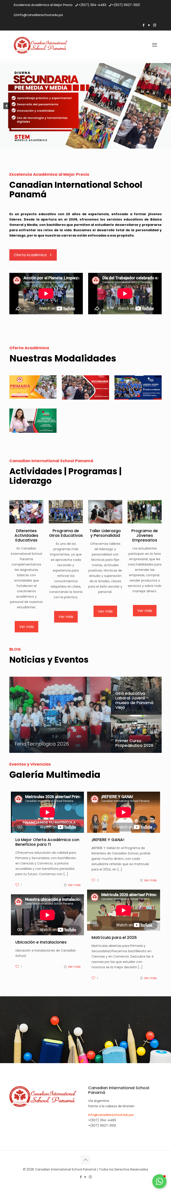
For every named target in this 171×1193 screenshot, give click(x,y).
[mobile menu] (154, 45)
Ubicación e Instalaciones (41, 942)
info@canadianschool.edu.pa (40, 15)
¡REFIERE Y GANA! (108, 839)
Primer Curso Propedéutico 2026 (134, 743)
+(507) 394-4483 (92, 5)
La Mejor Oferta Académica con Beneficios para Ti (47, 842)
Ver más (74, 885)
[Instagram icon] (154, 25)
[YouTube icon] (149, 25)
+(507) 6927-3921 (126, 5)
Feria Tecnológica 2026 (42, 744)
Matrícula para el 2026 (114, 937)
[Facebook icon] (143, 25)
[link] (33, 387)
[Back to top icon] (85, 1159)
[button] (6, 105)
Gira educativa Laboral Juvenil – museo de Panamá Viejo (134, 700)
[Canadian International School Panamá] (41, 45)
